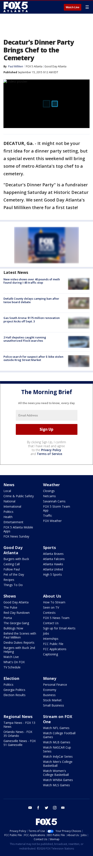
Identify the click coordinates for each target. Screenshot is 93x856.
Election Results (14, 695)
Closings (49, 491)
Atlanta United (53, 569)
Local (7, 491)
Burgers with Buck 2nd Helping (19, 650)
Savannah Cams (54, 501)
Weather (51, 484)
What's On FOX (14, 662)
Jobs (46, 633)
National (9, 501)
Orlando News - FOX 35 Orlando (17, 734)
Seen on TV (51, 607)
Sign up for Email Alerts (59, 628)
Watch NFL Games (56, 728)
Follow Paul (11, 569)
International (12, 506)
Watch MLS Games (56, 785)
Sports (49, 547)
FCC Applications (54, 649)
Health (8, 517)
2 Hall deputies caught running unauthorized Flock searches (24, 339)
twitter (46, 807)
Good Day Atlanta (55, 66)
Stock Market (52, 700)
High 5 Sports (52, 574)
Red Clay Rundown (16, 613)
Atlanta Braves (53, 554)
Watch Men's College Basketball (57, 764)
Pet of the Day (13, 574)
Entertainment (13, 522)
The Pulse (10, 607)
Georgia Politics (14, 690)
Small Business (53, 705)
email (62, 807)
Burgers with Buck (16, 559)
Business (49, 695)
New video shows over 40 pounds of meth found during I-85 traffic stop (31, 281)
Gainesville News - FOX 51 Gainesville (19, 743)
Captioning (50, 654)
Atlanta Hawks (53, 564)
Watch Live (72, 7)
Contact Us (51, 623)
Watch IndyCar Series (58, 756)
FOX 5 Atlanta (34, 66)
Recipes (8, 580)
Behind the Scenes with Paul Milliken (19, 635)
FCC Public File (53, 644)
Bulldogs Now (13, 628)
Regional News (17, 716)
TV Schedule (12, 667)
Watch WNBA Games (58, 780)
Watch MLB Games (56, 742)
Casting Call (11, 564)
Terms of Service (49, 454)
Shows (9, 596)
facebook (38, 807)
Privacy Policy (51, 450)
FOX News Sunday (16, 536)
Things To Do (13, 585)
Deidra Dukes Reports (18, 642)
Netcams (49, 496)
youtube (30, 807)
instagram (54, 807)
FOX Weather (52, 521)
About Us (52, 596)
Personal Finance (55, 684)
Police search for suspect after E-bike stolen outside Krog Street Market (33, 358)
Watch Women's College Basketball (56, 773)
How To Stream (54, 602)
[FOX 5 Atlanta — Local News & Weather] (16, 7)
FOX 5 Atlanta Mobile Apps (18, 529)
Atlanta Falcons (54, 559)
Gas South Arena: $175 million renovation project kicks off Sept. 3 (31, 319)
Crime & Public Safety (18, 496)
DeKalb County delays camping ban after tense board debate (31, 300)
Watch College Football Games (59, 735)
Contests (49, 613)
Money (49, 678)
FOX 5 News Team (56, 618)
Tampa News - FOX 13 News (19, 725)
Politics (8, 512)
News (8, 484)
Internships (50, 639)
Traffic (47, 515)
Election (11, 678)
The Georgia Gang (16, 623)
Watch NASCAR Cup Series (57, 749)
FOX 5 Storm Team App (56, 508)
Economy (49, 690)
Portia (7, 618)
